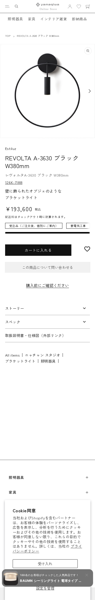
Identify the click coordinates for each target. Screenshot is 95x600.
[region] (47, 228)
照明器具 (15, 18)
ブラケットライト (20, 361)
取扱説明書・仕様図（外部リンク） (35, 335)
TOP (8, 36)
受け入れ (45, 563)
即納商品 (79, 18)
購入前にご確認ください (47, 285)
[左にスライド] (5, 91)
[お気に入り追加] (87, 249)
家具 (32, 18)
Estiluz (10, 148)
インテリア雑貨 (53, 18)
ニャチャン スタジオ (42, 355)
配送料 (9, 217)
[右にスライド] (89, 91)
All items (12, 355)
